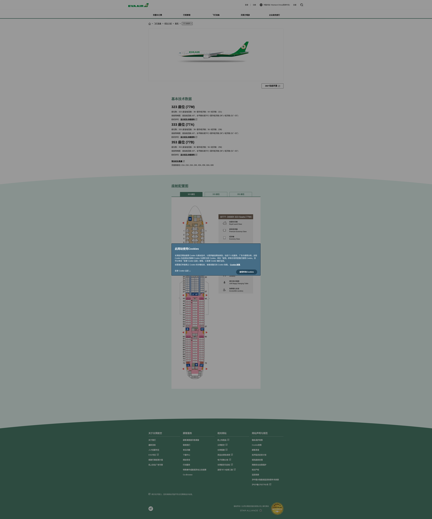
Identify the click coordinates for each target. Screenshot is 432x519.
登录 (246, 5)
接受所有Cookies (247, 272)
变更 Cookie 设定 (182, 271)
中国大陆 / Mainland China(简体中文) (277, 5)
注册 (254, 5)
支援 (294, 5)
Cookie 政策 (235, 265)
